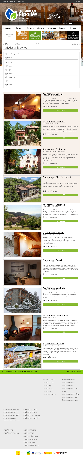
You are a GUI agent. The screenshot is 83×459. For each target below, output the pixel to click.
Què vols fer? (31, 28)
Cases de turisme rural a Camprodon (68, 383)
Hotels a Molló (47, 387)
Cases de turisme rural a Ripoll (70, 396)
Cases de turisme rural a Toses (70, 400)
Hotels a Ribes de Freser (49, 390)
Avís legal (73, 371)
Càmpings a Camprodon (30, 411)
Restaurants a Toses (29, 444)
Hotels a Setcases (48, 393)
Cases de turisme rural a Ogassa (71, 393)
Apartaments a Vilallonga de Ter (12, 420)
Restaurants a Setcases (29, 442)
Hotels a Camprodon (49, 382)
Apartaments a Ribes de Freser (11, 414)
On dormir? (8, 28)
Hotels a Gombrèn (48, 384)
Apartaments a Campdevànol (11, 409)
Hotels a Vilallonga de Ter (50, 394)
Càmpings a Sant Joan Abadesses (32, 415)
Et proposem (63, 28)
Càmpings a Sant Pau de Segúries (32, 417)
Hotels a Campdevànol (49, 379)
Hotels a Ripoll (47, 391)
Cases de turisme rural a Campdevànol (68, 380)
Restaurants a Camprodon (30, 429)
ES (79, 1)
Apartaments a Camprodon (11, 411)
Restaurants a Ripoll (29, 438)
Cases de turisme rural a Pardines (71, 394)
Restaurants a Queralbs (29, 435)
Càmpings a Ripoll (28, 414)
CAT (76, 1)
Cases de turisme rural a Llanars (71, 388)
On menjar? (19, 28)
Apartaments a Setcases (10, 418)
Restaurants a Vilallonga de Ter (31, 445)
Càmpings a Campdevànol (30, 409)
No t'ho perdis (53, 28)
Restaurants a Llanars (29, 432)
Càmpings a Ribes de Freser (30, 412)
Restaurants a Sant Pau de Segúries (30, 440)
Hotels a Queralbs (48, 388)
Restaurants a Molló (29, 433)
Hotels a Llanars (47, 385)
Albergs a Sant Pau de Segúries (11, 433)
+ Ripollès (73, 28)
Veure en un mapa (43, 44)
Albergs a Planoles (8, 429)
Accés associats (20, 1)
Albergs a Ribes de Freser (10, 432)
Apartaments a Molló (9, 412)
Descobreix (41, 28)
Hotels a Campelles (48, 381)
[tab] (41, 54)
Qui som (68, 371)
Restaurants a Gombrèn (30, 430)
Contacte (79, 371)
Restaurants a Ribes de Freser (31, 436)
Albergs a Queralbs (8, 430)
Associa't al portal (8, 1)
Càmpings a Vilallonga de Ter (31, 418)
